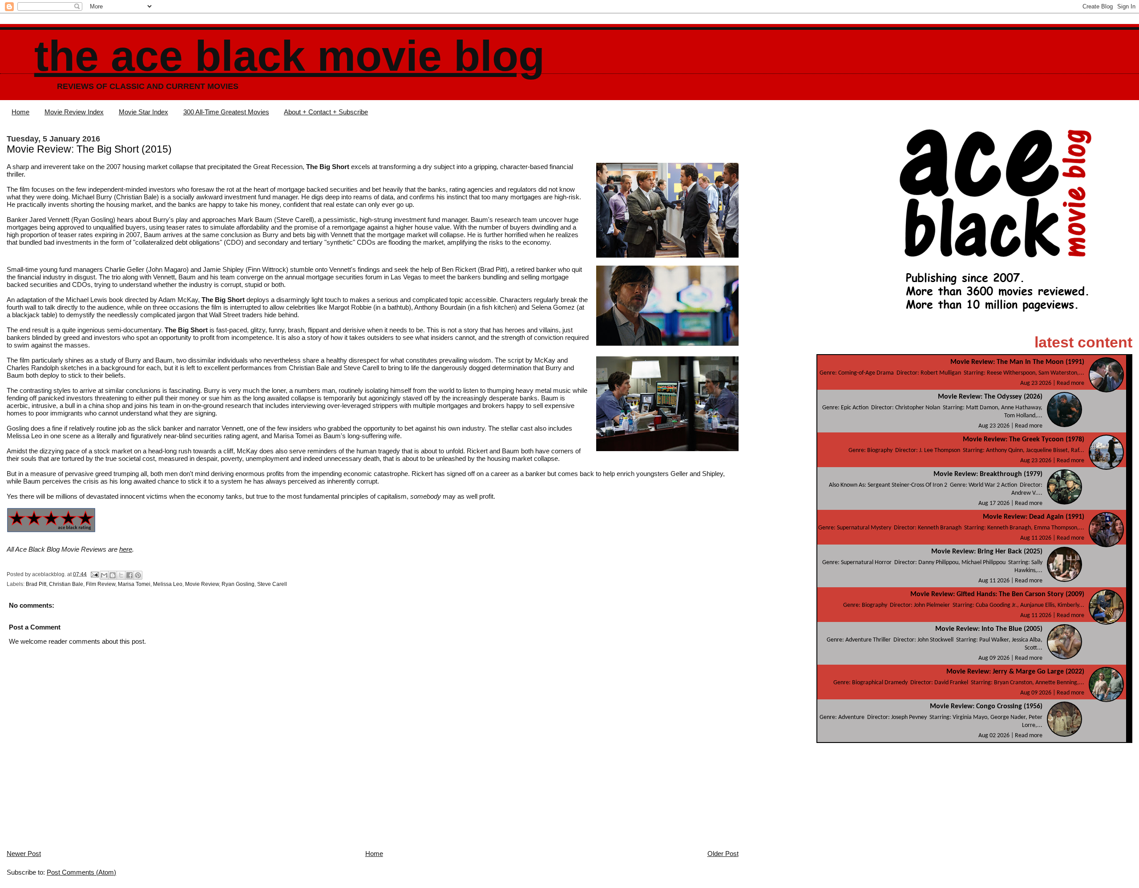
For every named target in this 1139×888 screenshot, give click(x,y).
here (125, 549)
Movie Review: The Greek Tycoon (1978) (1023, 439)
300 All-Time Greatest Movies (226, 112)
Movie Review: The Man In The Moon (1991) (1017, 362)
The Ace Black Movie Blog (289, 56)
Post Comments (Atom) (81, 872)
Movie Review (202, 584)
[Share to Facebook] (129, 575)
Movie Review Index (74, 112)
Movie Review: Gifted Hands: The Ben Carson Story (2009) (997, 594)
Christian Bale (66, 584)
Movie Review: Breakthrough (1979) (987, 474)
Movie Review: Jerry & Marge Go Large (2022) (1015, 671)
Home (20, 112)
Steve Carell (272, 584)
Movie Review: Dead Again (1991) (1033, 517)
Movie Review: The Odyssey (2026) (990, 396)
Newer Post (24, 853)
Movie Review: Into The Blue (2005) (988, 629)
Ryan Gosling (238, 584)
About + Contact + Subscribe (326, 112)
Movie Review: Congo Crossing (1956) (986, 706)
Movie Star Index (143, 112)
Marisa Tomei (134, 584)
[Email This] (104, 575)
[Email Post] (94, 574)
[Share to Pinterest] (137, 575)
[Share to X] (121, 575)
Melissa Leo (167, 584)
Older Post (723, 853)
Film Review (100, 584)
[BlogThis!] (112, 575)
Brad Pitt (36, 584)
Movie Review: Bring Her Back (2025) (986, 551)
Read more (1070, 383)
